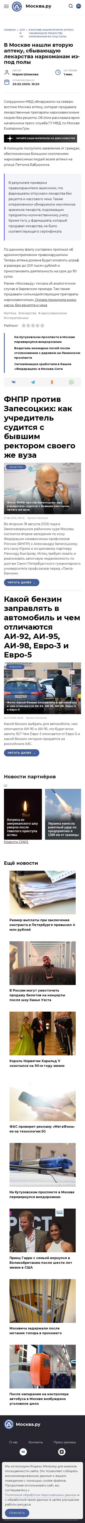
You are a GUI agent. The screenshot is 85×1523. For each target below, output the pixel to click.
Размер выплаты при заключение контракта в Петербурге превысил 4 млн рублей (42, 924)
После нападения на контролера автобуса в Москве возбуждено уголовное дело (39, 1398)
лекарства (28, 313)
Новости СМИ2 (16, 842)
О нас (13, 1442)
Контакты (35, 1442)
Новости (15, 666)
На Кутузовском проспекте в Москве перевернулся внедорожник (42, 1194)
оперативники (17, 318)
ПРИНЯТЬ (17, 1513)
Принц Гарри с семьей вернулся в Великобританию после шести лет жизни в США (40, 1262)
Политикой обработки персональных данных (40, 1495)
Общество (16, 466)
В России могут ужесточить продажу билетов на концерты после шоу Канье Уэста (37, 995)
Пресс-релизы (65, 1442)
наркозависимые (54, 313)
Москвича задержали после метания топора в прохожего (35, 1330)
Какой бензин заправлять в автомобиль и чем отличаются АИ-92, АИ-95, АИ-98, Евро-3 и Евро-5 (42, 627)
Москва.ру (38, 6)
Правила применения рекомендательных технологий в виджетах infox (41, 1519)
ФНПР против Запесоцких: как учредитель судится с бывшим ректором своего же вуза (39, 427)
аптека (11, 313)
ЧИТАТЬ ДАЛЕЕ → (22, 582)
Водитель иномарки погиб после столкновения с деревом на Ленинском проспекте (47, 353)
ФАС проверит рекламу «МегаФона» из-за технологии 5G (42, 1129)
